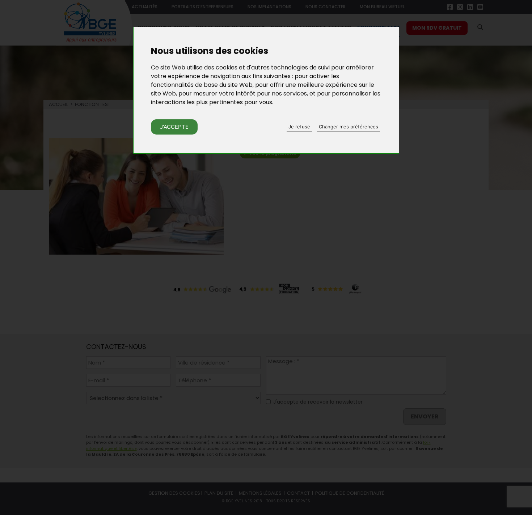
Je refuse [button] (299, 126)
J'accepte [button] (174, 126)
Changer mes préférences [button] (348, 126)
